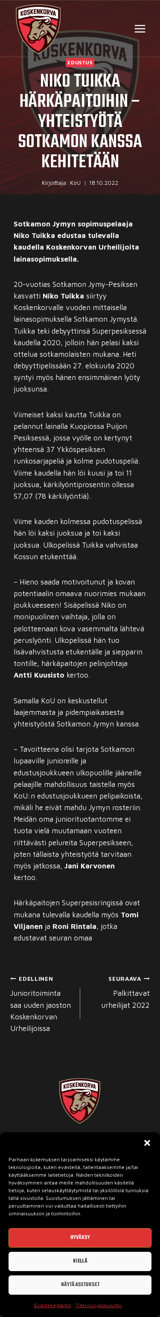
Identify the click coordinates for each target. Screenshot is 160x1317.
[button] (147, 1143)
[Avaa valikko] (140, 28)
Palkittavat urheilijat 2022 (125, 992)
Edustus (79, 62)
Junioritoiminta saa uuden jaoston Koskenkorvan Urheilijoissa (40, 1004)
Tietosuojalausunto (99, 1305)
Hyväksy (80, 1237)
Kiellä (80, 1261)
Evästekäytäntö (52, 1305)
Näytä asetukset (80, 1284)
